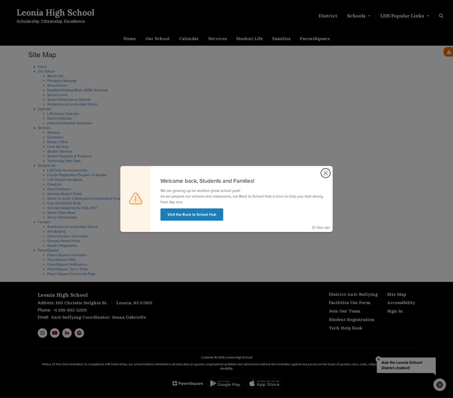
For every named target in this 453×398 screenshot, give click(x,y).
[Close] (325, 173)
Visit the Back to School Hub (192, 214)
